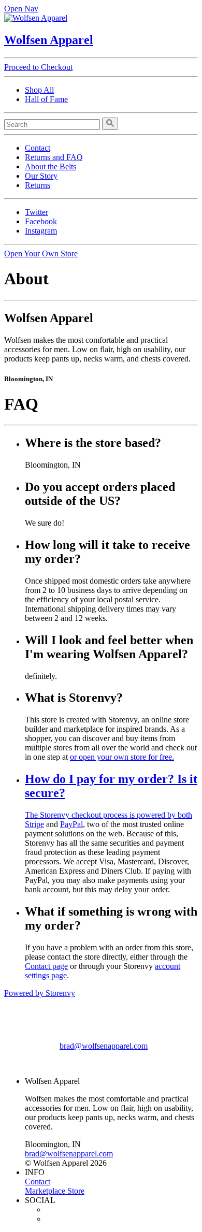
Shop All (39, 89)
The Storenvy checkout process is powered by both (108, 814)
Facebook (41, 221)
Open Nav (21, 8)
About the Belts (50, 166)
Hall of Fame (46, 99)
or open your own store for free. (122, 756)
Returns (37, 185)
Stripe (34, 824)
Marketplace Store (54, 1190)
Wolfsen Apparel (48, 40)
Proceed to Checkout (38, 67)
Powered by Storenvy (39, 993)
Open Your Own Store (41, 253)
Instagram (41, 230)
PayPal (71, 824)
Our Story (41, 175)
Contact (37, 147)
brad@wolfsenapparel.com (104, 1045)
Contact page (46, 966)
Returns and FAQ (54, 157)
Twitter (36, 212)
